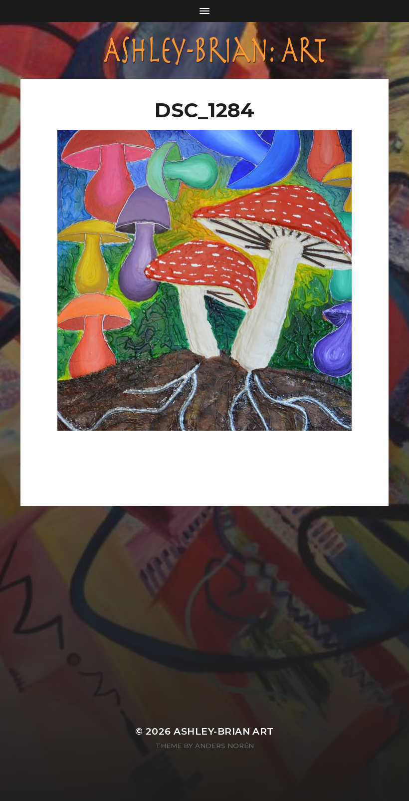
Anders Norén (224, 746)
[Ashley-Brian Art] (204, 50)
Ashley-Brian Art (224, 731)
